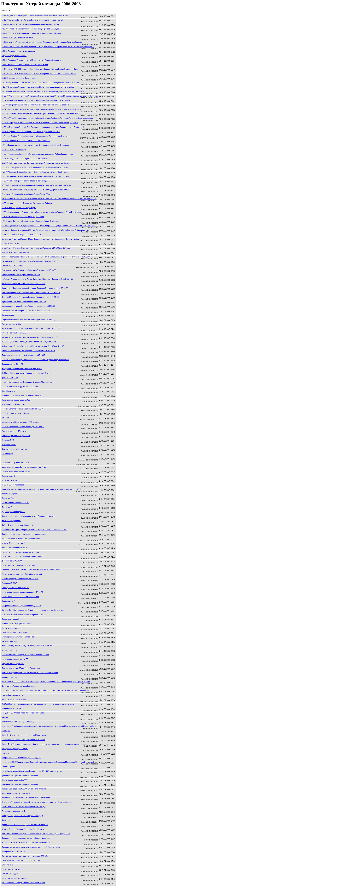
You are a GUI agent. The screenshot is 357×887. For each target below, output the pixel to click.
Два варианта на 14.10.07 (12, 364)
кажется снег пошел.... (11, 650)
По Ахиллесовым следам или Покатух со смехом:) (23, 883)
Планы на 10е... (8, 507)
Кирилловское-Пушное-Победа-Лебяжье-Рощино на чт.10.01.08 (28, 306)
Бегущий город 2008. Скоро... (14, 56)
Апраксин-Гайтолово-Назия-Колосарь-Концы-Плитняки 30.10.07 (28, 351)
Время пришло (8, 820)
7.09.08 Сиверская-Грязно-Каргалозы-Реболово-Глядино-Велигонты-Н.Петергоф (35, 105)
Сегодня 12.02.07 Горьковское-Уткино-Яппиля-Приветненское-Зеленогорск (33, 610)
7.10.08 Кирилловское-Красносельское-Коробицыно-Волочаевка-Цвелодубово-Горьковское (40, 82)
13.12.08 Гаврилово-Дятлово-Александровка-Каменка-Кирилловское (30, 24)
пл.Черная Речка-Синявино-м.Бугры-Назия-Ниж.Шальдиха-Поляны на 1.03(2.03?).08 (37, 279)
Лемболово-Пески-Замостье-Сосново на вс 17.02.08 (23, 284)
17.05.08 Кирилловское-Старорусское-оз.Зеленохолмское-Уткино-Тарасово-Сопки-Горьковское (42, 212)
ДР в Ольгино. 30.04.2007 (12, 561)
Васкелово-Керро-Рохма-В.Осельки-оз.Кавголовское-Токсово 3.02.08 (31, 293)
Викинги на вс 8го (9, 476)
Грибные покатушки (10, 677)
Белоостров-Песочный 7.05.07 (14, 547)
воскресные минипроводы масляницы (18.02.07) (22, 606)
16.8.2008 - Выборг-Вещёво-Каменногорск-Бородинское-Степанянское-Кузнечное (36, 136)
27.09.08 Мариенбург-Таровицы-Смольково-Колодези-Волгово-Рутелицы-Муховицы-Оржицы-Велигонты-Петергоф (50, 96)
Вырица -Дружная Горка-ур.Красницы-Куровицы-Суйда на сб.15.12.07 (31, 328)
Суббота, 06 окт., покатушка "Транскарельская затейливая (26, 373)
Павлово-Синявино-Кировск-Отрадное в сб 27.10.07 (23, 355)
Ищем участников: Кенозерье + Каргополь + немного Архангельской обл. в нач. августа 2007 (41, 489)
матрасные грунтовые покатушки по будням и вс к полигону (27, 646)
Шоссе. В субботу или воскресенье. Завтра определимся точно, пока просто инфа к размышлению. (44, 744)
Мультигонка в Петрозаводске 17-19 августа (20, 422)
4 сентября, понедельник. (12, 695)
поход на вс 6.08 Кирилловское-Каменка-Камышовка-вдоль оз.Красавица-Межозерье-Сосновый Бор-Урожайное (49, 726)
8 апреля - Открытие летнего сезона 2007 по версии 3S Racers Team (31, 570)
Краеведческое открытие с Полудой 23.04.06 (21, 860)
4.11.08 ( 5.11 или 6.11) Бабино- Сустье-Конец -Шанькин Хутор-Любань (31, 33)
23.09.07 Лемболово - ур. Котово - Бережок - (20, 386)
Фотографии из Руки (10, 243)
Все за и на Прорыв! (10, 619)
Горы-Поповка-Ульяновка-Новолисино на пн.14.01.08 (24, 302)
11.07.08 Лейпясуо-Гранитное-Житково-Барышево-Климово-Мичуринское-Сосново (36, 163)
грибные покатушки (10, 378)
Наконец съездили (9, 641)
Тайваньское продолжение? (13, 811)
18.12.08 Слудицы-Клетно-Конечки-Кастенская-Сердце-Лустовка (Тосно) (32, 20)
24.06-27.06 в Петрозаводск (13, 485)
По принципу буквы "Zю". (12, 708)
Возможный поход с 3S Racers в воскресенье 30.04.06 (25, 856)
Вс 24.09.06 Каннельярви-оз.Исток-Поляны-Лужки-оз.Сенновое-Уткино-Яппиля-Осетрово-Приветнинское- (46, 682)
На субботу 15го (8, 391)
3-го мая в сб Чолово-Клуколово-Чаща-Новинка (22, 234)
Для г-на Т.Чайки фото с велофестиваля (19, 686)
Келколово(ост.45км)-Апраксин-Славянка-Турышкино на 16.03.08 (29, 270)
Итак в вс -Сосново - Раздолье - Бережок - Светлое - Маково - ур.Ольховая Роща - (37, 802)
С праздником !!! (8, 601)
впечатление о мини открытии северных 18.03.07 (22, 592)
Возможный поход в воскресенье (16, 793)
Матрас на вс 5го (9, 445)
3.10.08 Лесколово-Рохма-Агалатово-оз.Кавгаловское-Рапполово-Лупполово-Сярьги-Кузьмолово (43, 91)
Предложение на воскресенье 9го (16, 400)
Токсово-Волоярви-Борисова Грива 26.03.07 (20, 579)
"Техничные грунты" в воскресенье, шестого (20, 552)
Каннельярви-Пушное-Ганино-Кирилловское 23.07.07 (24, 467)
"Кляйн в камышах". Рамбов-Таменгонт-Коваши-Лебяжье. (26, 842)
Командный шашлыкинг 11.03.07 (15, 588)
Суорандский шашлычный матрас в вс (18, 637)
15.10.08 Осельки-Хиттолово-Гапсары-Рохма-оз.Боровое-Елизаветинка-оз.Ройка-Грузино (39, 74)
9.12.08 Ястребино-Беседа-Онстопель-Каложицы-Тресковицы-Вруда (30, 29)
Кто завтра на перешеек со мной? (16, 471)
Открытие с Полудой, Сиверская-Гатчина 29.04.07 (23, 556)
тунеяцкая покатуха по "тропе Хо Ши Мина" (20, 775)
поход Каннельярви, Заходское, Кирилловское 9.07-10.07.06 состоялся (32, 771)
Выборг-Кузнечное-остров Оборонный (17, 525)
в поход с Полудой (10, 874)
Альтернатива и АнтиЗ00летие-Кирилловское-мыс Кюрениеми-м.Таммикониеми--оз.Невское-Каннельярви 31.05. (49, 199)
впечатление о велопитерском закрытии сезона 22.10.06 (25, 655)
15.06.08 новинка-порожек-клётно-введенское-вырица (24, 181)
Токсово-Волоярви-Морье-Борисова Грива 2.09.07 (23, 409)
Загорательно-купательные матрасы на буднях (21, 758)
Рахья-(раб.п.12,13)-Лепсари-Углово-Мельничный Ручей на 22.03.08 (30, 261)
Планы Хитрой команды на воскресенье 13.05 (21, 538)
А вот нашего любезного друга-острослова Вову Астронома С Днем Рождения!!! (36, 834)
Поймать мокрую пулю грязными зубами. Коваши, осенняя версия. (30, 673)
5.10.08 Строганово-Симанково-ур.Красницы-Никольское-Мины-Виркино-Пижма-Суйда (38, 87)
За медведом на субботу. (12, 324)
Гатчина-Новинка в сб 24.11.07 (14, 333)
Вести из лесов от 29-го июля (14, 449)
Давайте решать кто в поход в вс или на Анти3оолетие (25, 825)
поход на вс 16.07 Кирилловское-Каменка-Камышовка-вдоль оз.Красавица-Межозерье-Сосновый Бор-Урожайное (49, 762)
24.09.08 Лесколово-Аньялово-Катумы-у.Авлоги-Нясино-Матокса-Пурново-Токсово (36, 100)
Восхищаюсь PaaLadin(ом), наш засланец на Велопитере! (26, 798)
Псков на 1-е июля (9, 480)
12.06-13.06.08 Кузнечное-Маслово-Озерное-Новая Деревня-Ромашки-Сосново (35, 167)
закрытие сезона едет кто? (13, 664)
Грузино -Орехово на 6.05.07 (14, 543)
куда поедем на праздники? (13, 512)
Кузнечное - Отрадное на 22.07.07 (16, 462)
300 (3, 458)
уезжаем (5, 753)
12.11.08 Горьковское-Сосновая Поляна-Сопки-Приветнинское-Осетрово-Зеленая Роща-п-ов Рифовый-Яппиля (48, 47)
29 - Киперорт (7, 454)
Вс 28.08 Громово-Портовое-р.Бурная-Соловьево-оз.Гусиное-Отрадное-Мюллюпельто (38, 704)
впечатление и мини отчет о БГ (15, 659)
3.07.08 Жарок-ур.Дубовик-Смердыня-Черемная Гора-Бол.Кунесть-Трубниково (35, 172)
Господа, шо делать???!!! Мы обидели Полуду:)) (22, 816)
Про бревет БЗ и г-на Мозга (13, 851)
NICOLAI (5, 418)
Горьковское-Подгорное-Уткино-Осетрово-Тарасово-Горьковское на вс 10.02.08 (35, 288)
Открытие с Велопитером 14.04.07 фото (18, 565)
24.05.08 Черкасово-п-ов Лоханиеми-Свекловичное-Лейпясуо (27, 203)
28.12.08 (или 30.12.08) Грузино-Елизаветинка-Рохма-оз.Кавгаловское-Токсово (35, 15)
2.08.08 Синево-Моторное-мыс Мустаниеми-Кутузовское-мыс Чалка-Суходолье (35, 145)
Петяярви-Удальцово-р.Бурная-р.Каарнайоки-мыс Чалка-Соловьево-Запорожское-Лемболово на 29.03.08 (46, 257)
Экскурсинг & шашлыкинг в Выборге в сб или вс (22, 369)
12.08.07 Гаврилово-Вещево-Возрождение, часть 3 (23, 427)
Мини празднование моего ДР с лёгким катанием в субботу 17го (29, 342)
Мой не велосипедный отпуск (14, 404)
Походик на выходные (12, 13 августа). (18, 722)
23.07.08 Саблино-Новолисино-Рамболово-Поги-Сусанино (26, 141)
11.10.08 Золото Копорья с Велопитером (19, 78)
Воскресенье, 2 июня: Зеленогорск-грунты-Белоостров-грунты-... (29, 516)
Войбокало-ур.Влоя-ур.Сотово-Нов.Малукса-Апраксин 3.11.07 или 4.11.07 (33, 346)
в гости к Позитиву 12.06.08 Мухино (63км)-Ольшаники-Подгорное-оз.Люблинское (36, 190)
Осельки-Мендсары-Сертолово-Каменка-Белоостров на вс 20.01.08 (30, 297)
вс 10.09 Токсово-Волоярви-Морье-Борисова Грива (23, 614)
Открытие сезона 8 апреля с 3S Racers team (20, 597)
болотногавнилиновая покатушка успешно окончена (23, 740)
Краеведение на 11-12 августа (14, 431)
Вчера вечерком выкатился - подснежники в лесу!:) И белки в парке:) (31, 847)
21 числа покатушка (10, 628)
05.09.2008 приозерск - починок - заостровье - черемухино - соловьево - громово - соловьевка (41, 109)
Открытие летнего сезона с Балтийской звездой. (22, 574)
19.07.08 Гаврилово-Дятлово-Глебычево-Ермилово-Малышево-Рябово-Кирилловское (37, 154)
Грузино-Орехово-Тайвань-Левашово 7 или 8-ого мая (24, 829)
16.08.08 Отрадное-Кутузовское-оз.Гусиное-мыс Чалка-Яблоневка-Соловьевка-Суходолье (40, 123)
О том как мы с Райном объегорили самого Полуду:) (24, 807)
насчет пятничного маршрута (14, 878)
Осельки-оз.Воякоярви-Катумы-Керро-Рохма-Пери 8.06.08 (26, 194)
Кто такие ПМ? (8, 440)
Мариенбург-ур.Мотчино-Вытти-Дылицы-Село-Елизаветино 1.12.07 (30, 337)
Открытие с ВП (8, 865)
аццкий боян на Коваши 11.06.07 (15, 503)
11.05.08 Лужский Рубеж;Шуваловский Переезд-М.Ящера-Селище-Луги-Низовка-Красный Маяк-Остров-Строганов (50, 226)
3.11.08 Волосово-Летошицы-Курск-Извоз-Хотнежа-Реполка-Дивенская (31, 60)
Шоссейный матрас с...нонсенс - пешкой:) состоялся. (24, 735)
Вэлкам (5, 717)
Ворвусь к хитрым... (10, 494)
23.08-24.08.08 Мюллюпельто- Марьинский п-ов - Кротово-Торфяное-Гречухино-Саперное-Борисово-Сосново (47, 118)
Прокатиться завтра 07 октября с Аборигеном (21, 668)
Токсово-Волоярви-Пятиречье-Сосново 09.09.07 (22, 395)
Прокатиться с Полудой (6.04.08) (15, 252)
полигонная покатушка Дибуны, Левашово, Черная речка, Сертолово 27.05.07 (34, 530)
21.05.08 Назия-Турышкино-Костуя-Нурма (19, 208)
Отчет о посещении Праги (12, 266)
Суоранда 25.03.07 (9, 583)
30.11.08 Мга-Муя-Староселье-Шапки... (18, 38)
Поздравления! (8, 315)
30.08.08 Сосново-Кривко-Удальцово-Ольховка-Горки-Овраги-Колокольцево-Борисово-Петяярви (42, 114)
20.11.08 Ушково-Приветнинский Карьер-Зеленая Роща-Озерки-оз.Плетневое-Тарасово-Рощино (42, 42)
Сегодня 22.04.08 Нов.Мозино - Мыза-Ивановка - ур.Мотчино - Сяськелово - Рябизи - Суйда (40, 239)
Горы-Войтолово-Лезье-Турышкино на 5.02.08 (21, 275)
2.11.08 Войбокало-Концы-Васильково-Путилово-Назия (25, 65)
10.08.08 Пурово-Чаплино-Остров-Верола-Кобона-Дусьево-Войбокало (31, 132)
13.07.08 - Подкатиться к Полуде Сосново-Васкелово (24, 158)
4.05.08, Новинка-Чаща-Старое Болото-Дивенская (23, 217)
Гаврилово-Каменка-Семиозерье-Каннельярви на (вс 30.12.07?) (28, 319)
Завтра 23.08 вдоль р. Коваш (14, 699)
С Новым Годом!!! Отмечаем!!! (14, 632)
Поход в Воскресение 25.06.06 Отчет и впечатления (24, 789)
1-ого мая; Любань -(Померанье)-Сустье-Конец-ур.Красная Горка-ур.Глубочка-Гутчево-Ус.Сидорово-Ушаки (46, 230)
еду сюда (6, 731)
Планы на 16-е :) (8, 498)
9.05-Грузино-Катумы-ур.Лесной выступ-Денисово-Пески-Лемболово (30, 221)
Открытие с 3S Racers (11, 869)
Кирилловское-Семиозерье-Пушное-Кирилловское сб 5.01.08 (27, 310)
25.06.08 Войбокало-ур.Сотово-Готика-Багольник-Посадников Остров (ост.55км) (35, 176)
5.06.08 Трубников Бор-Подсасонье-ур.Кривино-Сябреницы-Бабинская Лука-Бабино (37, 185)
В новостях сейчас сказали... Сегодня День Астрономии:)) (26, 838)
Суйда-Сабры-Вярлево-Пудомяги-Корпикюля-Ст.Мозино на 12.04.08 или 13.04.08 (36, 248)
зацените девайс (9, 766)
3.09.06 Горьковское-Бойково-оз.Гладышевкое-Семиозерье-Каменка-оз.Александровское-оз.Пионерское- (46, 690)
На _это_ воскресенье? (11, 521)
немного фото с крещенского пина (16, 623)
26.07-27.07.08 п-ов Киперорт (14, 150)
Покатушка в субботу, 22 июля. (15, 749)
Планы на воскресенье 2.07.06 (14, 780)
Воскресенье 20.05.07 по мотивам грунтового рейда (23, 534)
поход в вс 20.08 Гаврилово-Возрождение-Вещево (23, 713)
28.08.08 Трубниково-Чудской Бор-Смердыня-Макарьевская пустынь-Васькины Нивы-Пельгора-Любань (45, 127)
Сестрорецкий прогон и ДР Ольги (16, 436)
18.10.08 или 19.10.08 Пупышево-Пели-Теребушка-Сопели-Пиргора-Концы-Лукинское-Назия (40, 69)
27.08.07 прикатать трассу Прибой (16, 413)
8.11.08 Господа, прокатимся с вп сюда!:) (19, 51)
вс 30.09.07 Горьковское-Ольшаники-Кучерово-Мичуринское (27, 382)
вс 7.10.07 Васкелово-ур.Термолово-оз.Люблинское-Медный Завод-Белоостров (35, 360)
